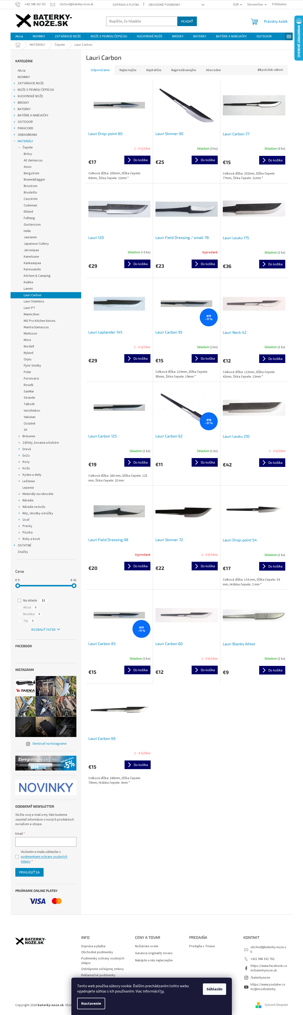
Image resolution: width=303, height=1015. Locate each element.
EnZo (26, 455)
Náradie (28, 500)
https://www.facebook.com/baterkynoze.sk (269, 968)
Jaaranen (30, 237)
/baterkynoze (260, 977)
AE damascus (33, 160)
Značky (23, 552)
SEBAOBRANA (27, 134)
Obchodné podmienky (164, 5)
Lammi (28, 288)
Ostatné (29, 423)
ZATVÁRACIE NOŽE (31, 83)
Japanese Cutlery (36, 243)
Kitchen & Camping (37, 275)
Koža (26, 468)
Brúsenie (29, 436)
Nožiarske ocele (146, 946)
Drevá (27, 449)
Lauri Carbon (32, 295)
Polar (27, 372)
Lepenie (28, 487)
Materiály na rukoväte (38, 494)
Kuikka (28, 282)
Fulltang (29, 218)
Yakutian (29, 417)
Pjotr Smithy (32, 365)
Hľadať (187, 21)
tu (162, 991)
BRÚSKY (23, 102)
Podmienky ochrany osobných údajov (102, 960)
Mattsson (30, 333)
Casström (31, 199)
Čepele (28, 147)
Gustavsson (32, 224)
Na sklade (34, 600)
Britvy (28, 154)
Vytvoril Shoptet (276, 1005)
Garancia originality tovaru (153, 953)
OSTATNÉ (24, 545)
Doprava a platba (126, 5)
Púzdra (28, 532)
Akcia (21, 70)
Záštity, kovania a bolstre (41, 442)
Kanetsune (31, 256)
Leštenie (29, 481)
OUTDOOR (25, 121)
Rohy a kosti (31, 539)
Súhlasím (214, 989)
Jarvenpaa (31, 250)
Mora (27, 340)
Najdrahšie (153, 70)
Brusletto (30, 192)
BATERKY (24, 109)
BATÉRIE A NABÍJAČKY (33, 115)
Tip (28, 620)
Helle (27, 231)
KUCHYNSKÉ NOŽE (30, 96)
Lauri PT (29, 308)
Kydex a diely (32, 474)
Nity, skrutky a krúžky (38, 513)
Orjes (28, 359)
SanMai (29, 391)
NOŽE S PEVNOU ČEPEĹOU (36, 89)
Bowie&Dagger (34, 179)
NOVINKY (24, 77)
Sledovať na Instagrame (49, 743)
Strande (29, 397)
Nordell (29, 346)
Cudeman (30, 205)
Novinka (31, 614)
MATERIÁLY (25, 141)
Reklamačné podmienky (98, 975)
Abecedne (213, 70)
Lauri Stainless (34, 301)
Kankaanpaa (32, 263)
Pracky (27, 526)
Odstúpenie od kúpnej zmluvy (102, 969)
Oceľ (26, 519)
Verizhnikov (32, 410)
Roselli (28, 385)
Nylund (28, 353)
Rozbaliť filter (43, 629)
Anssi (27, 166)
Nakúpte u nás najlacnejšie (154, 960)
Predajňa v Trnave (202, 946)
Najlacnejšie (128, 70)
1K (25, 429)
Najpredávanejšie (183, 70)
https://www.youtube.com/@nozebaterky (268, 987)
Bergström (31, 173)
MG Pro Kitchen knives (40, 320)
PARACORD (25, 128)
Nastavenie (91, 1003)
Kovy (26, 461)
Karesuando (32, 269)
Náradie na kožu (34, 507)
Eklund (28, 211)
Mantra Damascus (36, 327)
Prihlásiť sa (29, 872)
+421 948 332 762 (262, 959)
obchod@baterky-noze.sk (268, 949)
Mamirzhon (31, 314)
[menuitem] (19, 36)
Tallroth (29, 404)
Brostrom (30, 186)
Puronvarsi (31, 378)
